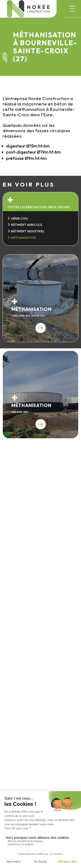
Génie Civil (19, 218)
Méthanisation (23, 238)
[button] (72, 9)
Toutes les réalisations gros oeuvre (38, 207)
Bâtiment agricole (26, 225)
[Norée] (28, 9)
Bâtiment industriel (27, 231)
